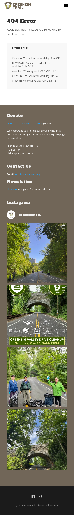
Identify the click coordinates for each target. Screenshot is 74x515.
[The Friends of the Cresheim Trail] (17, 5)
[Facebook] (33, 496)
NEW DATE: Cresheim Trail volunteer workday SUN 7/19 (32, 64)
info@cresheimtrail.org (27, 174)
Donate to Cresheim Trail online (25, 123)
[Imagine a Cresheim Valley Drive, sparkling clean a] (37, 439)
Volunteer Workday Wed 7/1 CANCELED (34, 71)
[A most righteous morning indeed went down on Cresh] (37, 253)
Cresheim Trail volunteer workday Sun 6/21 (36, 76)
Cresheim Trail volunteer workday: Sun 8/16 (36, 58)
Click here (12, 189)
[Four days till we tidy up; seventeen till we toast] (37, 377)
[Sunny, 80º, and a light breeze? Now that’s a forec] (37, 315)
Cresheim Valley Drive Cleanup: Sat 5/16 (34, 80)
